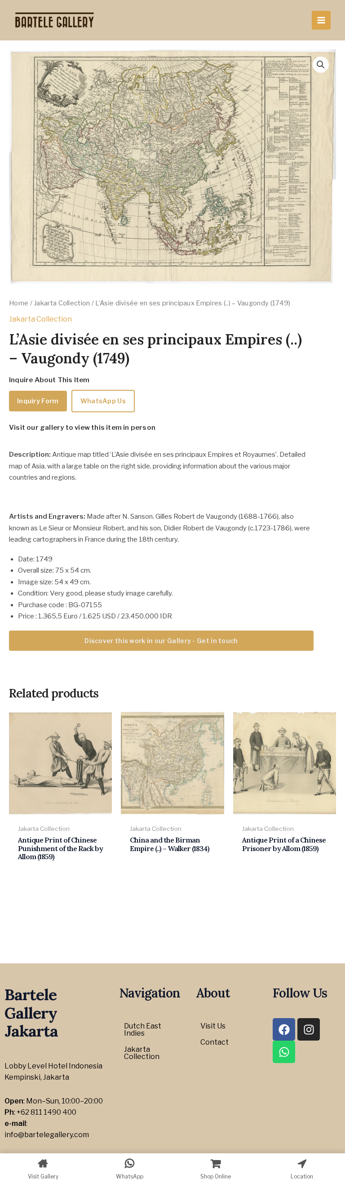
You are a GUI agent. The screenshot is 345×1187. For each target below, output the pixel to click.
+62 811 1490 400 (46, 1112)
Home (18, 303)
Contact (214, 1042)
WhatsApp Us (103, 401)
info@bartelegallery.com (46, 1134)
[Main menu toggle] (321, 20)
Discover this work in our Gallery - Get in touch (161, 640)
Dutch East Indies (142, 1029)
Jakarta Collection (62, 303)
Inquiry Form (38, 401)
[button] (321, 65)
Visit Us (213, 1026)
